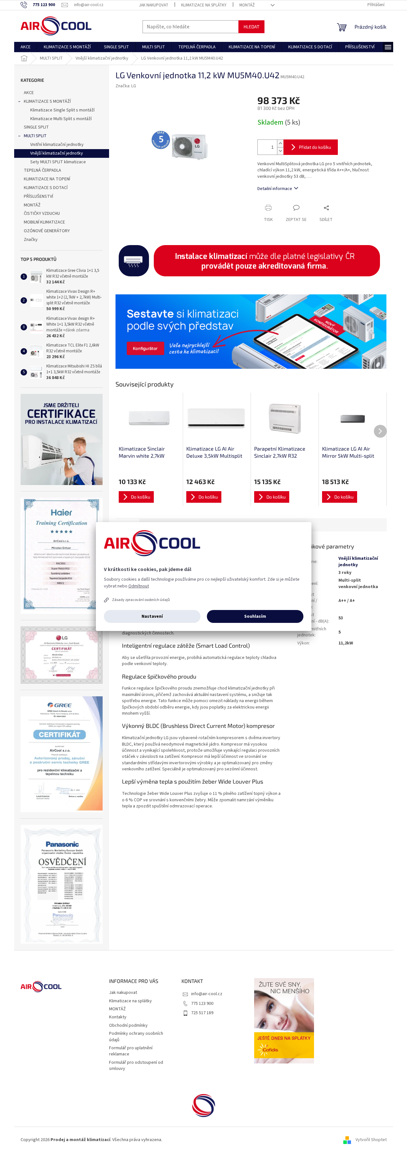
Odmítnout (138, 586)
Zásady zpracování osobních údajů (141, 600)
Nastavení (152, 616)
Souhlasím (255, 616)
